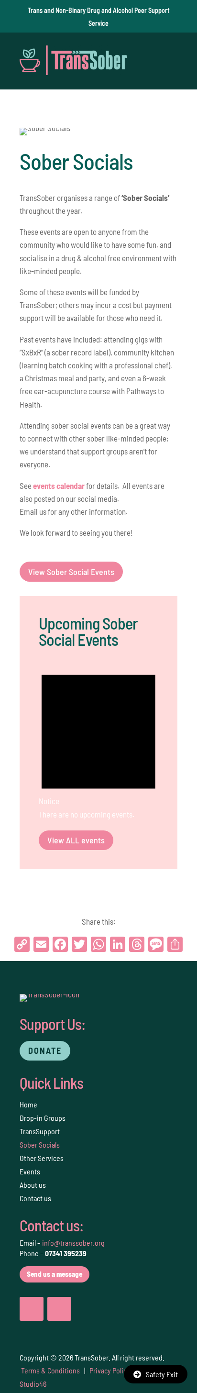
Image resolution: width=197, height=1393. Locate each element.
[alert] (98, 741)
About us (33, 1184)
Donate (45, 1050)
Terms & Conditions (50, 1370)
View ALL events (76, 840)
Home (28, 1104)
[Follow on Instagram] (59, 1309)
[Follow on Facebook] (32, 1309)
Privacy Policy (109, 1370)
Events (30, 1171)
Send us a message (54, 1274)
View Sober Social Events (71, 571)
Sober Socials (40, 1144)
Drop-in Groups (43, 1117)
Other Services (42, 1157)
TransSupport (40, 1131)
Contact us (35, 1198)
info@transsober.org (73, 1242)
